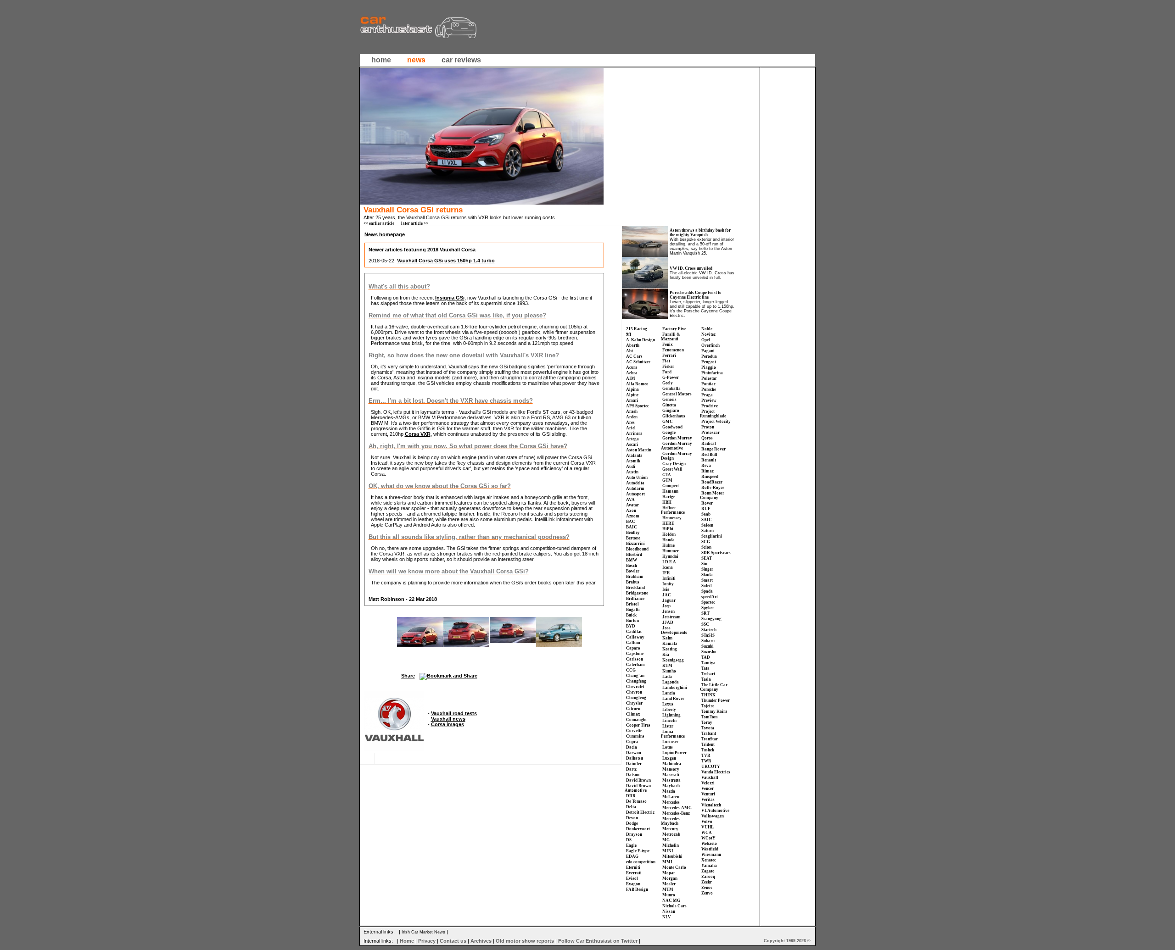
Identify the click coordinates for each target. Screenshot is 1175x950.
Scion (706, 547)
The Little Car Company (713, 687)
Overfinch (710, 345)
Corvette (634, 730)
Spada (707, 591)
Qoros (707, 438)
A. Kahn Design (640, 340)
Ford (666, 372)
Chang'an (635, 675)
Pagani (708, 351)
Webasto (709, 843)
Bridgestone (637, 593)
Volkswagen (712, 816)
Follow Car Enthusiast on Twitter (598, 941)
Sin (704, 563)
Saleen (707, 525)
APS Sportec (637, 406)
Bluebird (634, 554)
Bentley (633, 532)
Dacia (631, 747)
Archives (481, 941)
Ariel (631, 428)
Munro (668, 895)
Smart (707, 580)
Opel (705, 340)
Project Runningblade (713, 413)
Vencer (707, 788)
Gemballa (671, 388)
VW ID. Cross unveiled (691, 268)
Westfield (709, 849)
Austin (632, 472)
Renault (708, 460)
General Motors (677, 394)
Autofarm (635, 488)
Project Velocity (716, 421)
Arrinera (634, 433)
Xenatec (708, 860)
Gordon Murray (677, 438)
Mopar (668, 873)
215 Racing (636, 329)
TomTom (709, 717)
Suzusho (708, 652)
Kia (665, 654)
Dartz (631, 769)
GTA (666, 474)
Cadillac (634, 631)
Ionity (668, 584)
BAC (630, 521)
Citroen (633, 708)
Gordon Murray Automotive (676, 445)
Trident (708, 744)
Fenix (667, 344)
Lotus (667, 747)
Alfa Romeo (637, 384)
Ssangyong (711, 619)
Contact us (453, 941)
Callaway (635, 637)
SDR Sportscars (716, 552)
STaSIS (708, 635)
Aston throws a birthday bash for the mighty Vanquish (700, 232)
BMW (631, 560)
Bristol (632, 604)
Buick (631, 615)
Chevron (634, 692)
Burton (632, 620)
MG (666, 840)
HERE (668, 523)
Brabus (632, 582)
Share (408, 675)
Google (669, 432)
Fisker (668, 366)
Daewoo (633, 752)
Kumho (669, 671)
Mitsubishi (672, 856)
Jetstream (671, 617)
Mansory (670, 769)
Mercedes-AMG (677, 808)
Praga (707, 395)
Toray (706, 722)
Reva (706, 465)
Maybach (671, 785)
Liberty (669, 709)
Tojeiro (708, 706)
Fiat (666, 361)
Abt (629, 351)
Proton (707, 427)
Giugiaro (670, 410)
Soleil (706, 585)
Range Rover (713, 449)
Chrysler (634, 703)
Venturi (708, 794)
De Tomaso (636, 801)
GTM (667, 480)
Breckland (635, 587)
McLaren (670, 796)
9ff (628, 334)
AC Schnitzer (638, 362)
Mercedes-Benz (676, 813)
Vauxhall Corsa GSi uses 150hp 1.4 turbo (446, 260)
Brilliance (635, 598)
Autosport (635, 494)
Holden (669, 534)
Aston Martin (638, 450)
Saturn (707, 530)
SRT (705, 613)
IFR (666, 573)
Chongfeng (636, 697)
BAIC (631, 527)
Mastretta (671, 780)
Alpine (632, 395)
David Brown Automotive (638, 788)
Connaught (636, 719)
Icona (667, 567)
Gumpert (670, 485)
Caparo (633, 648)
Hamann (670, 491)
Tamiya (708, 663)
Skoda (707, 574)
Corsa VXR (418, 434)
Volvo (706, 821)
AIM (630, 378)
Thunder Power (715, 700)
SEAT (706, 558)
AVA (630, 499)
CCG (631, 670)
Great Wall (672, 469)
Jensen (668, 611)
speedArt (709, 596)
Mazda (668, 791)
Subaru (708, 641)
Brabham (634, 576)
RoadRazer (711, 482)
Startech (708, 630)
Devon (632, 818)
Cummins (635, 736)
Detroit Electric (640, 812)
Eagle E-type (637, 851)
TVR (706, 755)
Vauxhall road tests (454, 713)
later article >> (414, 223)
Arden (632, 417)
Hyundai (670, 556)
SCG (705, 541)
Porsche (708, 389)
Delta (631, 807)
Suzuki (707, 646)
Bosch (631, 565)
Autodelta (635, 483)
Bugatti (633, 609)
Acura (632, 367)
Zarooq (708, 876)
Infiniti (669, 578)
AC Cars (634, 356)
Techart (708, 674)
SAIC (706, 519)
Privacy (427, 941)
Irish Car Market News (423, 932)
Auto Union (637, 477)
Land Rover (673, 698)
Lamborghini (674, 687)
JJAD (667, 622)
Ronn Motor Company (712, 495)
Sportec (708, 602)
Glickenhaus (673, 416)
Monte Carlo (674, 867)
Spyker (707, 608)
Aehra (632, 373)
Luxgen (669, 758)
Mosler (669, 884)
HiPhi (667, 529)
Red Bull (709, 454)
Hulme (668, 545)
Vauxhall (709, 777)
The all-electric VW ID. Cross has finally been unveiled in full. (702, 275)
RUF (706, 508)
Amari (632, 400)
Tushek (707, 750)
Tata (705, 668)
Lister (667, 726)
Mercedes (671, 802)
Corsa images (447, 724)
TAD (705, 657)
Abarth (632, 345)
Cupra (632, 741)
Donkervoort (638, 829)
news (416, 60)
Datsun (632, 774)
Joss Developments (674, 630)
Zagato (708, 871)
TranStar (709, 739)
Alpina (632, 389)
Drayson (634, 834)
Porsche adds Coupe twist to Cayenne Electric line (696, 295)
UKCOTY (710, 766)
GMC (667, 421)
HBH (666, 502)
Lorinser (670, 741)
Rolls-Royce (712, 487)
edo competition (640, 862)
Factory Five (674, 329)
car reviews (461, 60)
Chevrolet (635, 686)
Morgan (669, 878)
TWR (706, 761)
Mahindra (671, 763)
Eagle (631, 845)
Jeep (666, 606)
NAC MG (671, 900)
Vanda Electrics (715, 772)
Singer (707, 569)
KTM (667, 665)
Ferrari (669, 355)
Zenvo (707, 893)
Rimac (707, 471)
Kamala (669, 643)
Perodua (709, 356)
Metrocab (671, 834)
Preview (708, 400)
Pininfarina (712, 373)
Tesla (706, 679)
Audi (630, 466)
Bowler (632, 571)
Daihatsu (634, 758)
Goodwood (672, 427)
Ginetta (669, 405)
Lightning (671, 715)
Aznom (632, 516)
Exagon (633, 884)
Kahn (667, 638)
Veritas (708, 799)
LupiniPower (674, 752)
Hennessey (672, 518)
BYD (630, 626)
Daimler (634, 763)
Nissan (668, 911)
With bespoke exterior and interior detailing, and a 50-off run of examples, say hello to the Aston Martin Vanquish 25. (702, 246)
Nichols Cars (674, 906)
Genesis (669, 399)
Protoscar (710, 432)
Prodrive (709, 406)
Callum (633, 642)
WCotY (708, 838)
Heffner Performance (673, 510)
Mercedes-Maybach (671, 821)
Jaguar (669, 600)
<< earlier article (379, 223)
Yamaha (709, 865)
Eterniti (633, 867)
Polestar (709, 378)
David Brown (638, 780)
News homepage (384, 234)
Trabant (708, 733)
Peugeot (708, 362)
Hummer (670, 551)
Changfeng (636, 681)
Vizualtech (711, 805)
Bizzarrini (635, 543)
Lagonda (670, 682)
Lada (667, 676)
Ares (630, 422)
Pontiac (708, 384)
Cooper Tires (638, 725)
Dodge (632, 823)
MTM (667, 889)
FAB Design (637, 889)
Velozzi (708, 783)
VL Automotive (715, 810)
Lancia (668, 693)
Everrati (634, 873)
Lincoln (669, 720)
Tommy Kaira (714, 711)
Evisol (632, 878)
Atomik (633, 461)
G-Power (670, 377)
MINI (667, 851)
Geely (667, 383)
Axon (631, 510)
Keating (669, 649)
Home (407, 941)
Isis (665, 589)
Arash (632, 411)
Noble (706, 329)
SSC (705, 624)
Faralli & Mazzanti (670, 336)
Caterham (635, 664)
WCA (706, 832)
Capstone (634, 653)
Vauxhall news (448, 719)
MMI (667, 862)
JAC (666, 595)
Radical (708, 443)
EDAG (632, 856)
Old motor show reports (525, 941)
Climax (633, 714)
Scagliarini (711, 536)
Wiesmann (711, 854)
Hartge (668, 496)
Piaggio (708, 367)
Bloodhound (637, 549)
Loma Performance (673, 734)
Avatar (632, 505)
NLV (666, 917)
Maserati (670, 774)
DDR (631, 796)
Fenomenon (673, 350)
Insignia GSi (449, 297)
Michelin (670, 845)
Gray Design (674, 463)
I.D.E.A (669, 562)
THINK (708, 695)
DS (629, 840)
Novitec (708, 334)
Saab (706, 514)
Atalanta (634, 455)
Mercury (670, 829)
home (381, 60)
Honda (668, 540)
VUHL (707, 827)
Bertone (633, 538)
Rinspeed (709, 476)
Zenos (706, 887)
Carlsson (634, 659)
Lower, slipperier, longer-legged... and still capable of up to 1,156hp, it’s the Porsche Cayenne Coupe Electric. (702, 309)
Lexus (667, 704)
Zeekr (706, 882)
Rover (707, 503)
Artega (632, 439)
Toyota (707, 728)
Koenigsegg (673, 660)
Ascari (632, 444)
